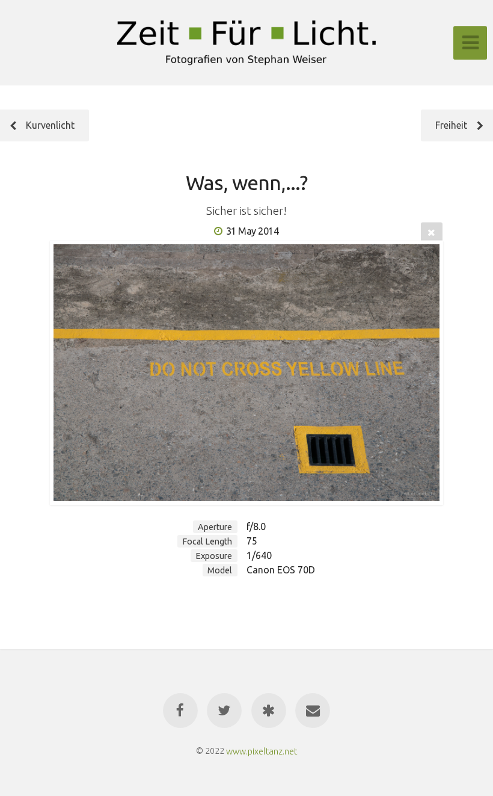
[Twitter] (224, 710)
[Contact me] (312, 710)
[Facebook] (180, 710)
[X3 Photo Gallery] (268, 710)
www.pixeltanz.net (261, 751)
